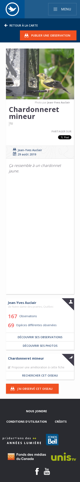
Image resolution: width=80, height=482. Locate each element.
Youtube (47, 471)
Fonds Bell (52, 439)
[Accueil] (12, 9)
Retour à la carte (23, 25)
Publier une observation (50, 35)
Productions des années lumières (22, 440)
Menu (66, 9)
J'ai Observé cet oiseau (35, 389)
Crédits (61, 421)
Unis (63, 456)
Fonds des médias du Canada (27, 456)
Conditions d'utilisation (26, 421)
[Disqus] (40, 237)
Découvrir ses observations (40, 337)
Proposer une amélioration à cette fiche (37, 367)
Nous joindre (36, 411)
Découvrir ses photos (40, 346)
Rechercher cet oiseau (40, 375)
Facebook (37, 471)
